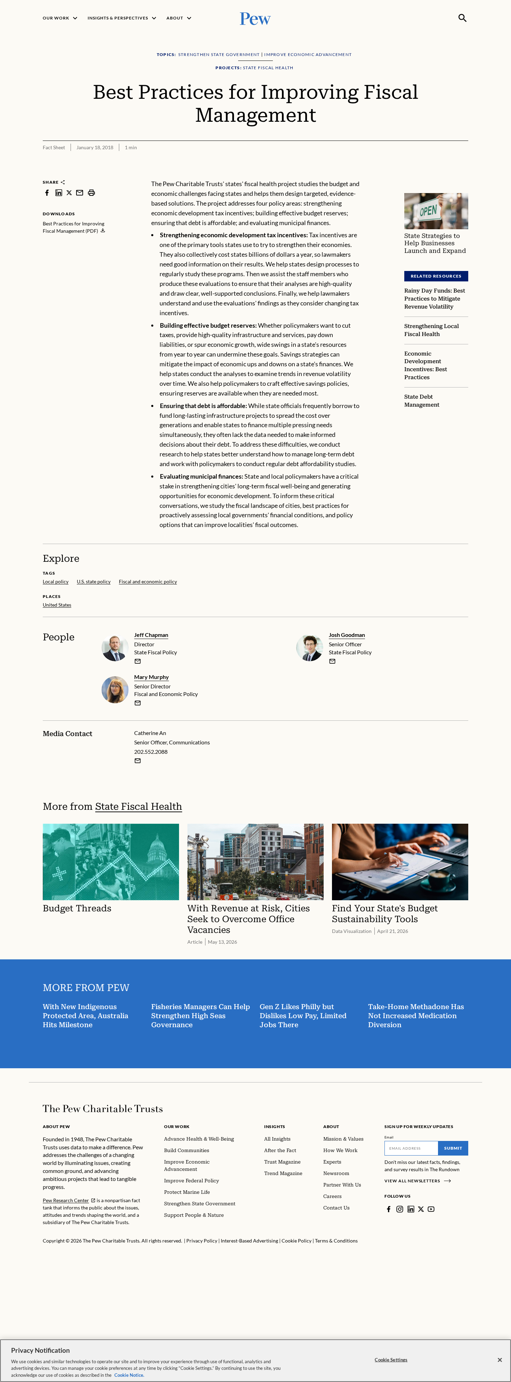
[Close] (500, 1360)
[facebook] (47, 192)
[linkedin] (59, 192)
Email (389, 1137)
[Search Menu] (462, 18)
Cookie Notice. (129, 1374)
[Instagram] (400, 1209)
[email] (79, 192)
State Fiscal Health (138, 806)
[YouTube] (431, 1209)
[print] (91, 192)
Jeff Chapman (151, 634)
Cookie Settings (391, 1360)
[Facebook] (388, 1209)
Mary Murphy (151, 676)
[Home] (103, 1108)
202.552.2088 (151, 751)
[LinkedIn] (411, 1209)
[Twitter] (421, 1209)
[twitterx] (69, 192)
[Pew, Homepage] (255, 18)
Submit (453, 1148)
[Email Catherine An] (137, 760)
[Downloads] (463, 174)
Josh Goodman (347, 634)
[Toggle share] (446, 174)
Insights (274, 1126)
